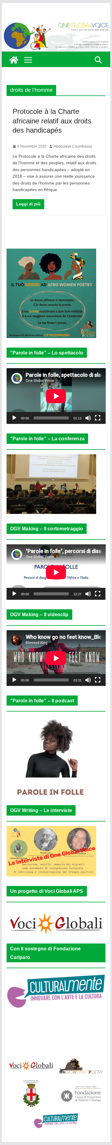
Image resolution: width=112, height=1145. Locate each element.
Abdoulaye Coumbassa (73, 146)
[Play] (14, 418)
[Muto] (88, 418)
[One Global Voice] (14, 60)
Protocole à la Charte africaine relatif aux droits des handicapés (52, 120)
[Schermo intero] (98, 418)
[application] (56, 396)
